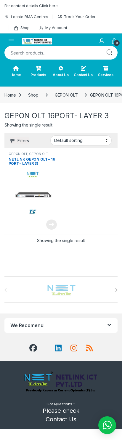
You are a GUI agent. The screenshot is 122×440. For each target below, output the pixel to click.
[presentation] (116, 290)
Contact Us (83, 75)
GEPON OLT (66, 94)
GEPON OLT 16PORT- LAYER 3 (28, 155)
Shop (25, 27)
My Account (56, 27)
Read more (51, 225)
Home (15, 75)
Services (105, 75)
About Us (61, 75)
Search (109, 53)
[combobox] (52, 53)
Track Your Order (80, 16)
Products (38, 75)
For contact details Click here (31, 5)
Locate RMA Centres (29, 16)
